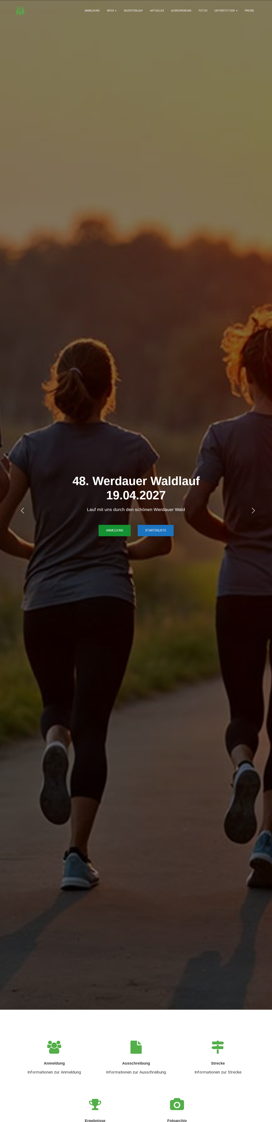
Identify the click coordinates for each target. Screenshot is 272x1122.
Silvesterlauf (133, 10)
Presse (249, 10)
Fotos (203, 10)
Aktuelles (157, 10)
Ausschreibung (181, 10)
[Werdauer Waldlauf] (20, 10)
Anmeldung (92, 10)
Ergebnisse (120, 535)
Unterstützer (224, 10)
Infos (111, 10)
